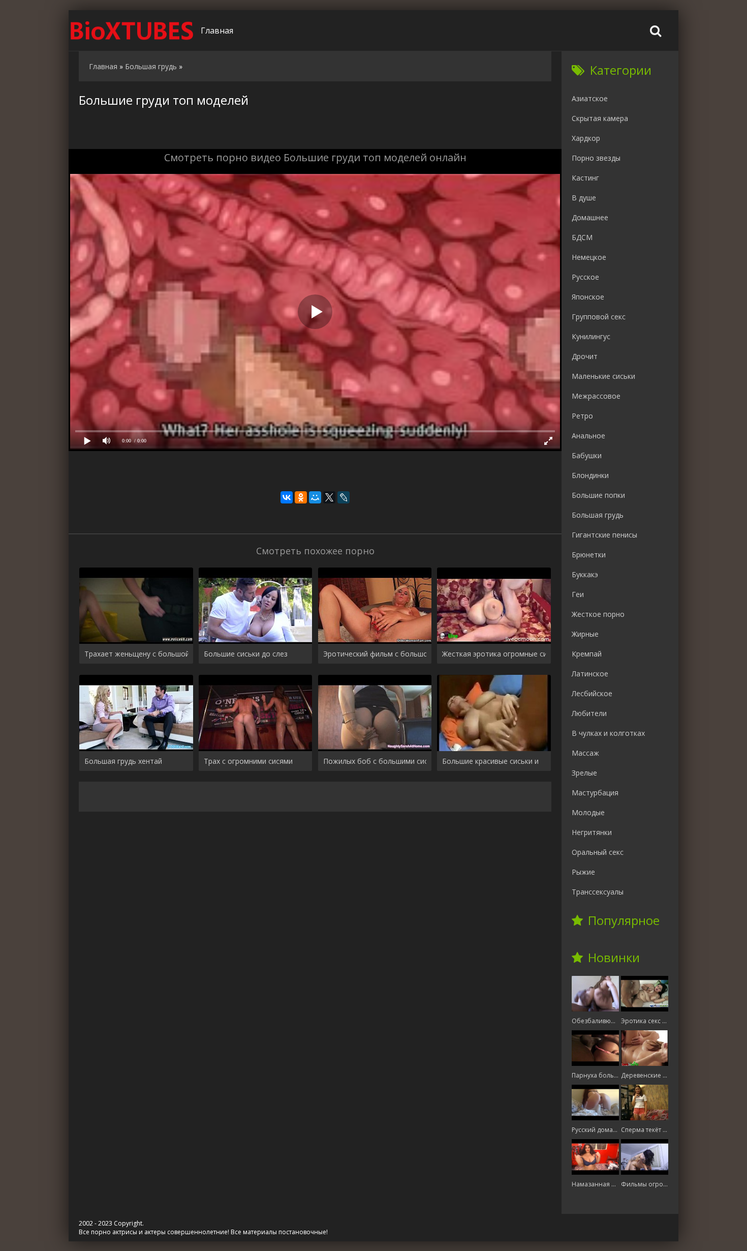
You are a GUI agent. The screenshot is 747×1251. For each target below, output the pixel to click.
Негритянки (592, 832)
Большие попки (598, 495)
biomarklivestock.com (132, 30)
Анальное (588, 435)
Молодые (588, 812)
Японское (588, 297)
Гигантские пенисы (604, 535)
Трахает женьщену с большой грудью (136, 654)
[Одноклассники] (301, 497)
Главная (217, 30)
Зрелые (584, 773)
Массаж (585, 753)
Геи (578, 594)
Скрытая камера (600, 118)
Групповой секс (599, 316)
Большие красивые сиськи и (490, 761)
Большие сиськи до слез (246, 654)
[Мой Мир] (315, 497)
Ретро (582, 416)
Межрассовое (596, 396)
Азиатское (590, 98)
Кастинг (585, 178)
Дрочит (585, 356)
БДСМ (582, 237)
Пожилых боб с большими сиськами (375, 761)
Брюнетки (589, 554)
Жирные (585, 634)
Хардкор (586, 138)
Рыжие (583, 872)
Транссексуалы (598, 892)
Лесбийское (592, 693)
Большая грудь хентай (123, 761)
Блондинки (590, 475)
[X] (329, 497)
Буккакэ (585, 574)
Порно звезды (596, 158)
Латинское (590, 673)
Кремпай (587, 654)
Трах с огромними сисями (248, 761)
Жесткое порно (598, 614)
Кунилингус (591, 336)
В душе (584, 197)
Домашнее (590, 217)
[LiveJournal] (343, 497)
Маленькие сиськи (603, 376)
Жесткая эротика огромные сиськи (494, 654)
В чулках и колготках (608, 733)
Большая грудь (598, 515)
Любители (589, 713)
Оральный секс (598, 852)
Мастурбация (595, 792)
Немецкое (589, 257)
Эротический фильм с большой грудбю (375, 654)
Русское (585, 277)
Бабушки (587, 455)
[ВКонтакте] (287, 497)
